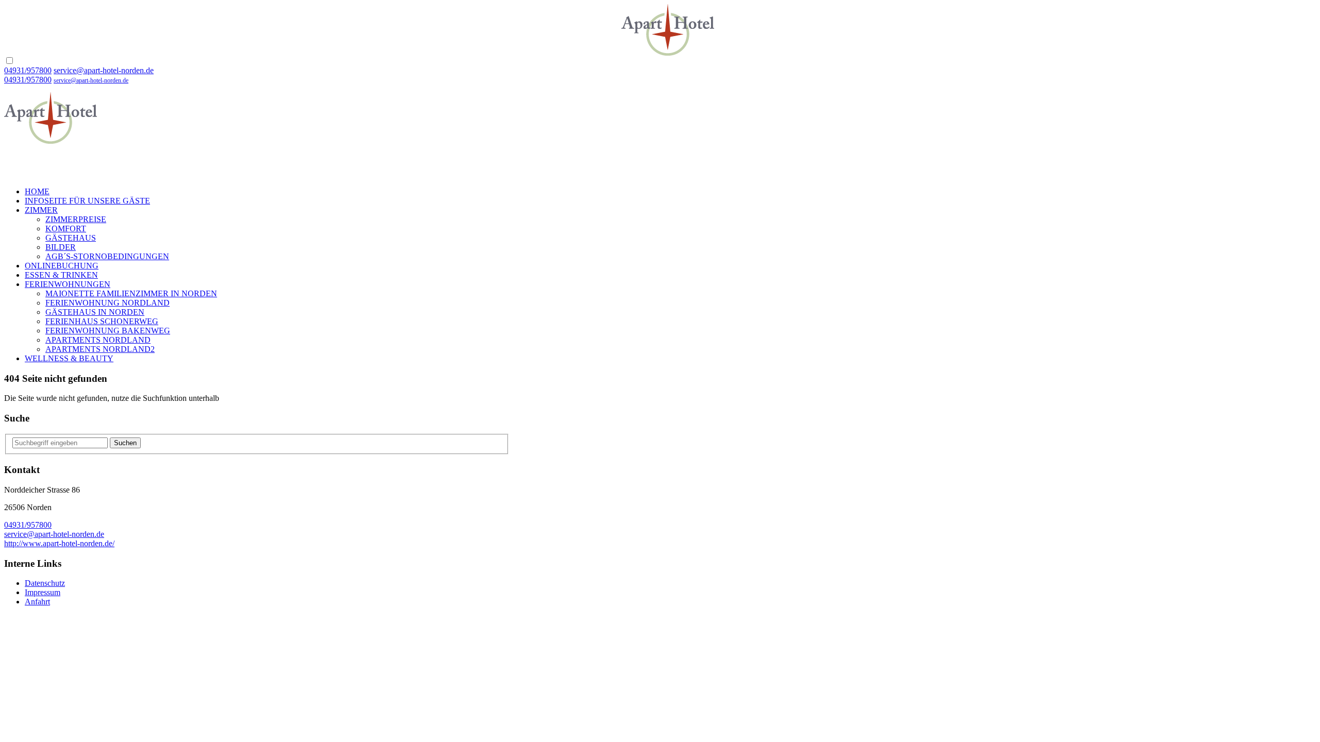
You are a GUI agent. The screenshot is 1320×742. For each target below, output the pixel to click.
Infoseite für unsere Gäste (87, 200)
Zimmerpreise (75, 219)
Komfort (65, 228)
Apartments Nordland (98, 339)
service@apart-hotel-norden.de (104, 70)
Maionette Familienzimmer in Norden (131, 293)
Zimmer (41, 210)
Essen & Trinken (61, 275)
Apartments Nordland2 (100, 349)
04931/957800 (28, 70)
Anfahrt (37, 601)
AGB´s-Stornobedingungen (107, 256)
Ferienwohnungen (67, 284)
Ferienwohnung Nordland (107, 302)
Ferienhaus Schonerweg (101, 321)
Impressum (42, 592)
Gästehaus (70, 237)
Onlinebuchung (61, 265)
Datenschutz (45, 583)
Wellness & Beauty (69, 358)
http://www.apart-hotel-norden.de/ (59, 543)
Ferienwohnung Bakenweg (107, 330)
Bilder (60, 247)
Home (37, 191)
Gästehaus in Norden (94, 312)
